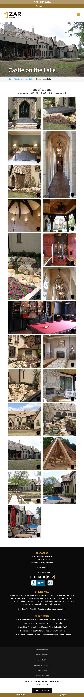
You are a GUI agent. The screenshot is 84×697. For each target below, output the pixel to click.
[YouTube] (44, 577)
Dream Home (42, 670)
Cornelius (27, 604)
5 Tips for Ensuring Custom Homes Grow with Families (42, 631)
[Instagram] (39, 577)
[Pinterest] (35, 577)
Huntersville (37, 604)
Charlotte (17, 595)
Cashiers (70, 601)
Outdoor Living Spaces (42, 665)
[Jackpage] (53, 577)
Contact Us (41, 567)
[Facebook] (31, 577)
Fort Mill (25, 609)
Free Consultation (42, 690)
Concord (70, 595)
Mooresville (48, 604)
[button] (78, 16)
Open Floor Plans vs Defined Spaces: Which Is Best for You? (42, 627)
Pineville (25, 595)
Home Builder (42, 660)
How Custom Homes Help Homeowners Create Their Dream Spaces (43, 635)
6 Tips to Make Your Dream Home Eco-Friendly (43, 623)
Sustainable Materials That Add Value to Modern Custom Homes (42, 619)
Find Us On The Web (42, 572)
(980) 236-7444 (42, 2)
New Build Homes (42, 676)
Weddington (35, 595)
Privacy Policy (42, 684)
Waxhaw (57, 604)
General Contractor (42, 655)
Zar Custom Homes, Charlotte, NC (45, 681)
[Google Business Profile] (48, 577)
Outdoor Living (42, 649)
